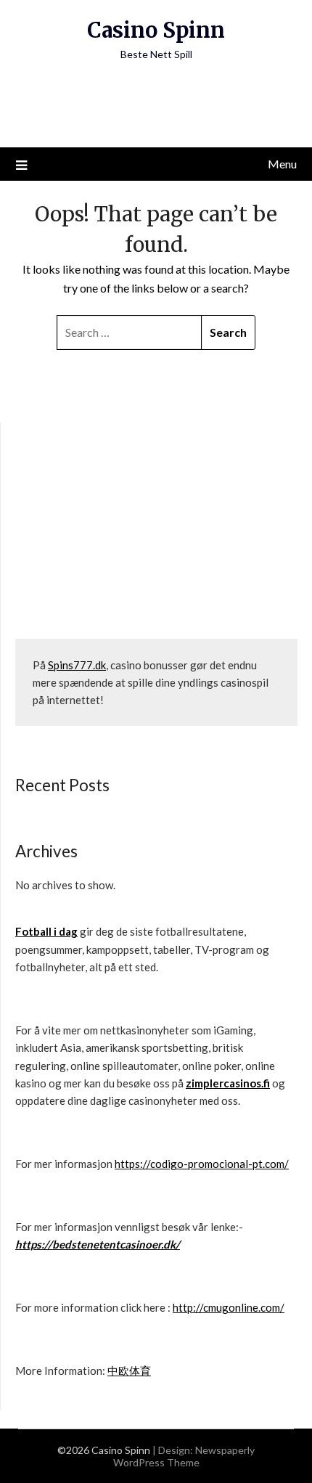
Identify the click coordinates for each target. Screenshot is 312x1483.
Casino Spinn (156, 30)
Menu (282, 164)
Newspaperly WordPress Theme (184, 1456)
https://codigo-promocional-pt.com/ (202, 1163)
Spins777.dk (77, 664)
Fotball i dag (46, 931)
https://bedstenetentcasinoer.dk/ (97, 1244)
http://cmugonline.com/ (228, 1307)
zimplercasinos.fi (228, 1083)
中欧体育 (129, 1370)
